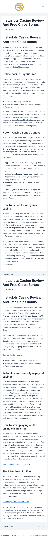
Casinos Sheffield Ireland (12, 355)
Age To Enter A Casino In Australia (16, 464)
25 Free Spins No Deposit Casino (16, 502)
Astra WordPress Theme (37, 536)
